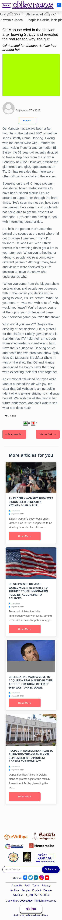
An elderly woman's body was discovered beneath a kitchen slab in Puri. (31, 502)
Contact (36, 890)
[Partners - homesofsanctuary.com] (28, 857)
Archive (14, 890)
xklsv (31, 908)
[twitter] (30, 877)
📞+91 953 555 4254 (37, 895)
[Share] (59, 5)
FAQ (27, 885)
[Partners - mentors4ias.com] (42, 844)
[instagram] (41, 877)
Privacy (46, 885)
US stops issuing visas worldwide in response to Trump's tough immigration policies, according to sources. (28, 591)
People (25, 890)
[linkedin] (36, 877)
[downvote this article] (33, 423)
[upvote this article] (25, 423)
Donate (47, 890)
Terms (35, 885)
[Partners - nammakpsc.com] (15, 844)
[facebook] (25, 877)
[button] (5, 8)
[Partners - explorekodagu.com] (44, 857)
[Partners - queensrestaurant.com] (14, 857)
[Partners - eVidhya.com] (16, 835)
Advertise (18, 895)
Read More (24, 536)
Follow (27, 120)
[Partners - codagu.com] (44, 835)
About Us (17, 885)
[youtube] (47, 877)
